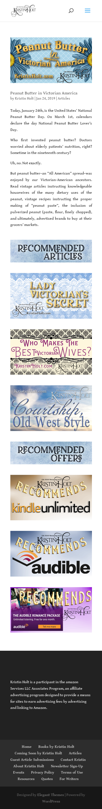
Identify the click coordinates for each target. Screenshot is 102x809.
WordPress (51, 801)
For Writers (69, 779)
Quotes (47, 779)
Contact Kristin (73, 760)
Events (18, 772)
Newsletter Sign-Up (67, 766)
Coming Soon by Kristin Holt (38, 753)
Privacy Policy (42, 772)
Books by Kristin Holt (56, 747)
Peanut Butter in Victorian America (44, 93)
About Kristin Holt (28, 766)
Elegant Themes (50, 795)
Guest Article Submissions (32, 760)
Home (27, 747)
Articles (64, 98)
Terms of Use (72, 772)
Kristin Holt (24, 98)
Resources (26, 779)
